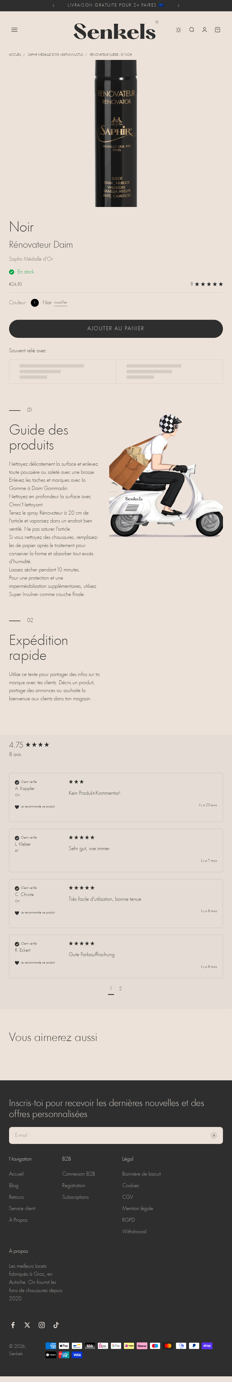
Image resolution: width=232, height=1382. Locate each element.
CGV (127, 1197)
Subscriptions (75, 1197)
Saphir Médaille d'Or (31, 259)
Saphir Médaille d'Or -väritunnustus (55, 55)
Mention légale (137, 1209)
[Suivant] (179, 5)
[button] (111, 989)
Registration (73, 1186)
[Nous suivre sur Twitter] (27, 1325)
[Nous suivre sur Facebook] (13, 1325)
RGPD (128, 1220)
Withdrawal (134, 1232)
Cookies (130, 1186)
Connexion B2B (78, 1174)
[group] (38, 745)
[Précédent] (53, 5)
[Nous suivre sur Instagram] (42, 1325)
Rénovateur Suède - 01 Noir (111, 55)
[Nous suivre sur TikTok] (56, 1325)
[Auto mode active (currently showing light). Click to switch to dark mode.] (178, 30)
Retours (16, 1197)
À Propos (18, 1220)
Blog (13, 1186)
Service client (22, 1209)
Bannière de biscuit (141, 1174)
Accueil (15, 55)
